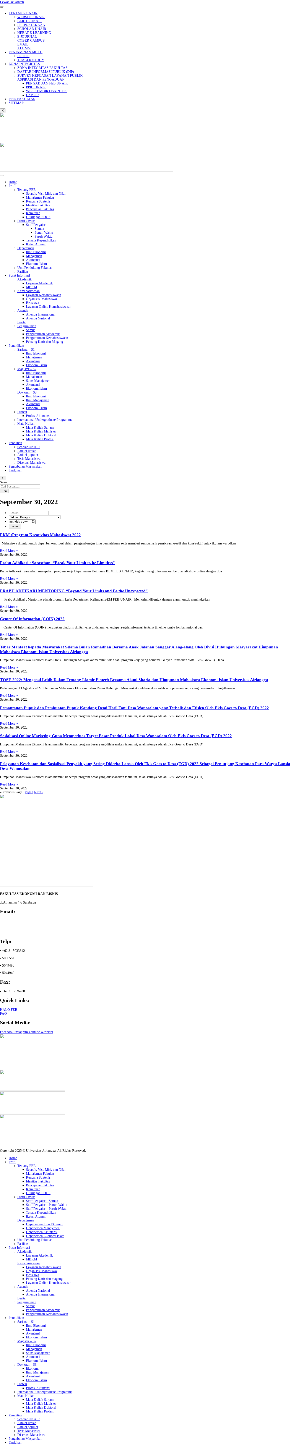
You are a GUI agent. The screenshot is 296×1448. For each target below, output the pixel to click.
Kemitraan (33, 213)
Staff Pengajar (35, 225)
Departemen (25, 248)
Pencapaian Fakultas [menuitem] (40, 1185)
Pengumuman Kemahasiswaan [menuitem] (47, 1314)
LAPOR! (32, 95)
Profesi (22, 412)
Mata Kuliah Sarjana (40, 427)
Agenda (22, 310)
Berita (21, 322)
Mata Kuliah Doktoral (41, 435)
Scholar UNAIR (28, 447)
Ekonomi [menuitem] (32, 1368)
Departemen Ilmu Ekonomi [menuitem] (44, 1224)
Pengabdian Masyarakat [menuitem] (25, 1438)
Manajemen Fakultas (40, 197)
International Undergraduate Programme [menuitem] (44, 1392)
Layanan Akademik (39, 283)
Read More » (9, 550)
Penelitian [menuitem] (15, 1415)
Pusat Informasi (19, 275)
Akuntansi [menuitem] (33, 1333)
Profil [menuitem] (12, 1162)
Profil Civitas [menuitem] (26, 1197)
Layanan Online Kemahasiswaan (48, 306)
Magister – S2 (26, 369)
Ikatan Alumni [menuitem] (36, 1216)
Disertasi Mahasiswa (31, 462)
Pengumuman (26, 326)
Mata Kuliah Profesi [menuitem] (40, 1411)
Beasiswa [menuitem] (32, 1275)
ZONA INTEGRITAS (24, 64)
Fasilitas (22, 271)
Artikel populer (27, 455)
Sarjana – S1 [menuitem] (26, 1321)
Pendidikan (16, 345)
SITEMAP (16, 103)
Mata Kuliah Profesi (40, 439)
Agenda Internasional (40, 314)
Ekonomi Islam (36, 264)
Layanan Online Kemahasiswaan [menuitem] (48, 1282)
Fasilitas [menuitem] (22, 1244)
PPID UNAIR (36, 87)
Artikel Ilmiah (26, 451)
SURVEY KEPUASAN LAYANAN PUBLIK (50, 75)
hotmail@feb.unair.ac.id (18, 932)
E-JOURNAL (27, 36)
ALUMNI (24, 48)
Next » (38, 792)
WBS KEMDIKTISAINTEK (46, 91)
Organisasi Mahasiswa (41, 299)
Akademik (24, 279)
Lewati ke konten (12, 2)
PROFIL (23, 56)
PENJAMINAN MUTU (25, 52)
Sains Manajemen (38, 380)
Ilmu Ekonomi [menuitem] (36, 1325)
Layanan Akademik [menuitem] (39, 1255)
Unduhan (15, 470)
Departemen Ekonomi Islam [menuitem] (45, 1236)
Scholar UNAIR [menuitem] (28, 1419)
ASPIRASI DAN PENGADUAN (41, 79)
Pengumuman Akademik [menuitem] (43, 1310)
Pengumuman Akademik (43, 334)
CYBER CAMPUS (31, 40)
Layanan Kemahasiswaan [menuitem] (43, 1267)
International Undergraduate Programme (44, 419)
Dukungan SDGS (38, 217)
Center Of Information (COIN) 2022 (32, 619)
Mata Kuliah (25, 423)
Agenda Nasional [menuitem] (38, 1290)
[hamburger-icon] (1, 7)
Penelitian (15, 443)
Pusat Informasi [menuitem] (19, 1247)
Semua (39, 228)
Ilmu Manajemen (37, 400)
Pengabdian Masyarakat (25, 466)
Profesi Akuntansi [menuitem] (38, 1388)
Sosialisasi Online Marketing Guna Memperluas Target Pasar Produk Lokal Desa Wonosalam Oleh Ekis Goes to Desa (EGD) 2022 (116, 736)
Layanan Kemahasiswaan (43, 295)
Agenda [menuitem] (22, 1286)
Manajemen (34, 256)
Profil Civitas (26, 221)
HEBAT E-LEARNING (34, 32)
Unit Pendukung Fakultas (34, 267)
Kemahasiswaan (28, 291)
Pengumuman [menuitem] (26, 1302)
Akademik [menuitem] (24, 1251)
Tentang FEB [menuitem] (26, 1166)
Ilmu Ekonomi (36, 252)
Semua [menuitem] (30, 1306)
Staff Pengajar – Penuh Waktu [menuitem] (46, 1205)
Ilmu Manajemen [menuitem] (37, 1372)
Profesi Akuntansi (38, 416)
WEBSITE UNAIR (31, 17)
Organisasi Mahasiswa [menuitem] (41, 1271)
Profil (12, 186)
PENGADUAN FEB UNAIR (47, 83)
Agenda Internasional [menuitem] (40, 1294)
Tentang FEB (26, 189)
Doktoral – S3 (27, 392)
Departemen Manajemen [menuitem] (43, 1228)
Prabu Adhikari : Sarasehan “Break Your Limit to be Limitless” (57, 562)
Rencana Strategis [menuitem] (38, 1177)
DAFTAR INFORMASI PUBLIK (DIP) (45, 71)
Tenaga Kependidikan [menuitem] (41, 1212)
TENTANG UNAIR (23, 13)
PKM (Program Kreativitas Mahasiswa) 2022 (40, 535)
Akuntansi (33, 260)
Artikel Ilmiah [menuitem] (26, 1423)
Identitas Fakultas (38, 205)
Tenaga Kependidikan (41, 240)
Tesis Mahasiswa (29, 458)
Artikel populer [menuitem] (27, 1427)
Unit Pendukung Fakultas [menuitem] (34, 1240)
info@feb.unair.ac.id (16, 920)
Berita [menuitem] (21, 1298)
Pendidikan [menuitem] (16, 1318)
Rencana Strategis (38, 201)
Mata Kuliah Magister (41, 431)
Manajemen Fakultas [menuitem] (40, 1173)
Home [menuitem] (13, 1158)
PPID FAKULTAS (22, 99)
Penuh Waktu (44, 232)
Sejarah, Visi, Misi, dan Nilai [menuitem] (45, 1169)
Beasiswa (32, 303)
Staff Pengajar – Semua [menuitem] (42, 1201)
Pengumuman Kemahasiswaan (47, 338)
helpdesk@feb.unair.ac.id (20, 928)
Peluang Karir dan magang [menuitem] (44, 1279)
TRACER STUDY (30, 60)
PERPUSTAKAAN (31, 25)
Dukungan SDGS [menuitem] (38, 1193)
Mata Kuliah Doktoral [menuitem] (41, 1407)
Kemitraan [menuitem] (33, 1189)
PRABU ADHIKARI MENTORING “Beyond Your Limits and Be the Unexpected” (74, 591)
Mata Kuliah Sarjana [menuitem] (40, 1399)
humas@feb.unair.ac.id (18, 924)
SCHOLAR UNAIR (31, 29)
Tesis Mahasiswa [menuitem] (29, 1431)
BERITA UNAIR (29, 21)
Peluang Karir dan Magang (44, 341)
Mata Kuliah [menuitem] (25, 1396)
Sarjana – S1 (26, 349)
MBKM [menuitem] (31, 1259)
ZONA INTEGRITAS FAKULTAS (42, 68)
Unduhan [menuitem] (15, 1442)
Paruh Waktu (43, 236)
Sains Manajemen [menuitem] (38, 1353)
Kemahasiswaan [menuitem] (28, 1263)
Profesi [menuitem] (22, 1384)
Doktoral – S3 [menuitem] (27, 1364)
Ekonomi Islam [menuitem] (36, 1337)
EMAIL (22, 44)
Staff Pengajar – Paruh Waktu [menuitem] (46, 1208)
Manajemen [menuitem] (34, 1329)
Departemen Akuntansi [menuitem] (41, 1232)
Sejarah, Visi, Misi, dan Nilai (45, 193)
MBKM (31, 287)
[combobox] (20, 486)
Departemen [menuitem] (25, 1220)
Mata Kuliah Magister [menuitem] (41, 1403)
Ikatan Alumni (36, 244)
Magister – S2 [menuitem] (26, 1341)
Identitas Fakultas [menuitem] (38, 1181)
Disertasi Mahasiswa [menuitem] (31, 1435)
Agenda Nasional (38, 318)
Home (13, 182)
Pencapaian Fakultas (40, 209)
